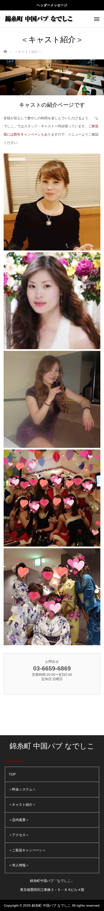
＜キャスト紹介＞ (22, 804)
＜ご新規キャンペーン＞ (27, 850)
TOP (12, 774)
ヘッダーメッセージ (52, 5)
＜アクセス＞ (19, 835)
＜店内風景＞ (19, 820)
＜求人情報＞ (19, 865)
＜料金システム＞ (22, 789)
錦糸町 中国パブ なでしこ (52, 746)
